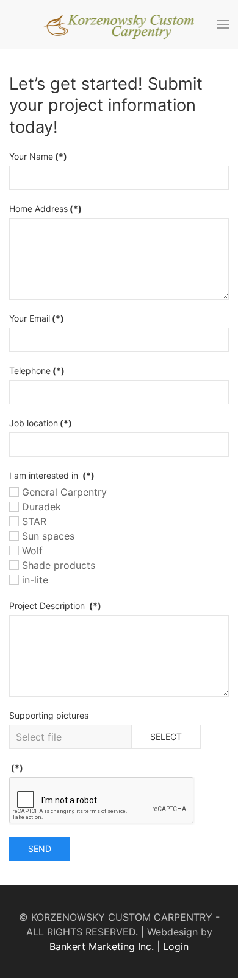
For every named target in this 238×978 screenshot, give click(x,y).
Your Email (36, 318)
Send (39, 848)
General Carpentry (63, 492)
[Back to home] (119, 24)
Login (176, 946)
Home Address (45, 208)
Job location (40, 423)
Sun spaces (46, 536)
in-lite (33, 580)
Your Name (38, 156)
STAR (32, 521)
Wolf (31, 550)
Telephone (37, 370)
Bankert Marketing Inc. (101, 946)
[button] (223, 24)
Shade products (57, 565)
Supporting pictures (48, 715)
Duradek (40, 507)
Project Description (55, 605)
